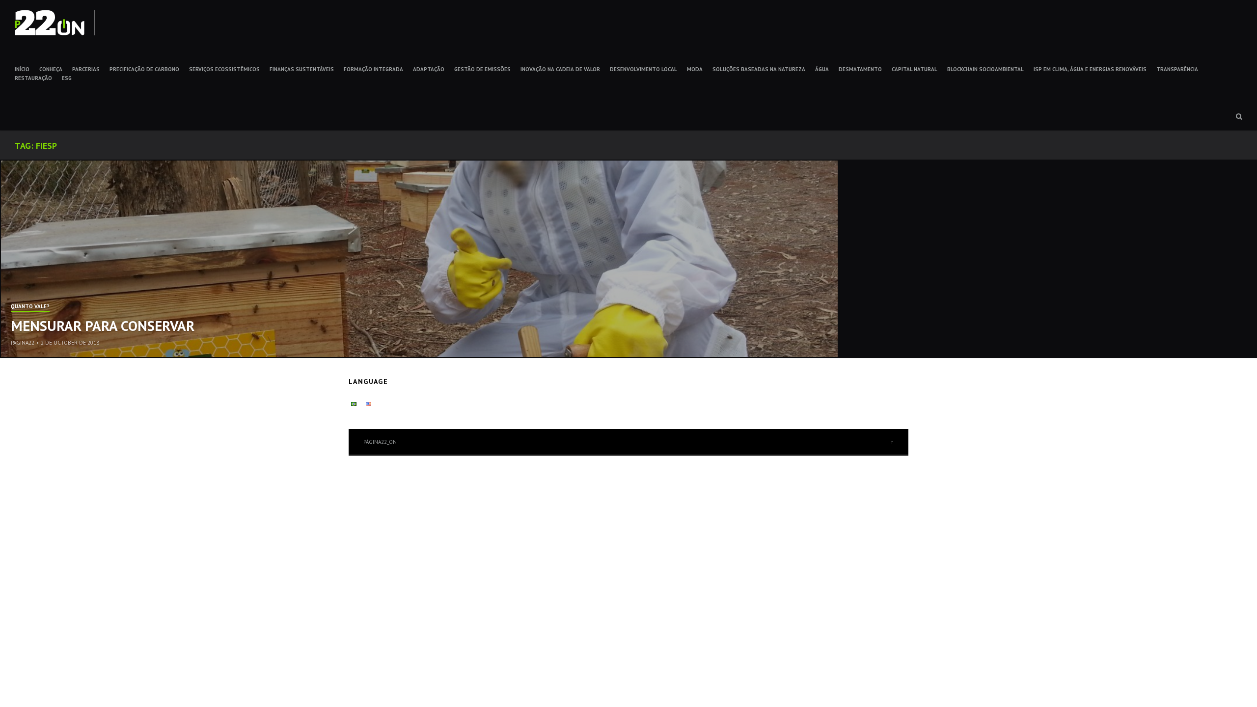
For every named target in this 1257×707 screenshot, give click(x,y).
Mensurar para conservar (102, 325)
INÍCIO (22, 69)
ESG (67, 78)
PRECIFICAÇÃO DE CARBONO (144, 69)
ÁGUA (822, 69)
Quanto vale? (30, 307)
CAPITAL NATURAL (914, 69)
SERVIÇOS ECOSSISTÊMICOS (224, 69)
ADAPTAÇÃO (428, 69)
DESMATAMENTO (860, 69)
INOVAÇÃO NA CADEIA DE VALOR (560, 69)
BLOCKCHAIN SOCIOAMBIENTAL (985, 69)
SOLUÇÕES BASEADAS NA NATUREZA (758, 69)
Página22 (22, 342)
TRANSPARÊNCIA (1177, 69)
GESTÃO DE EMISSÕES (482, 69)
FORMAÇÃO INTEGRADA (373, 69)
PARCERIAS (86, 69)
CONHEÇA (50, 69)
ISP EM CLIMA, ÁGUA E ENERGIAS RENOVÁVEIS (1090, 69)
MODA (695, 69)
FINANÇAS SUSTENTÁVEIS (302, 69)
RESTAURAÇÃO (33, 78)
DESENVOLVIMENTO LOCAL (643, 69)
